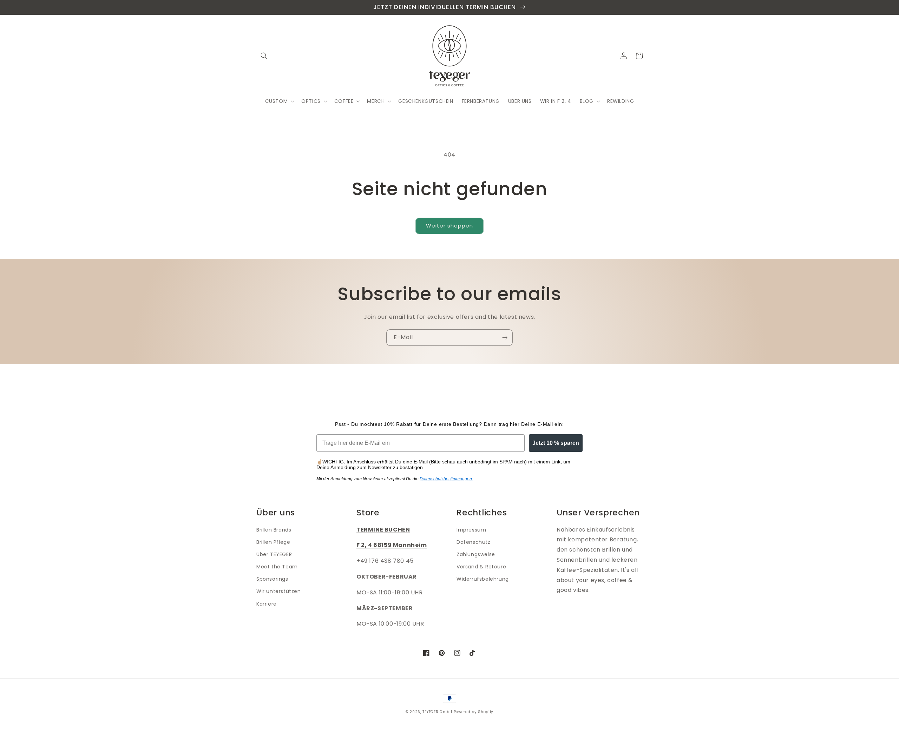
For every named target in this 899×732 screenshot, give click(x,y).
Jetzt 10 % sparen (555, 443)
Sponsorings (272, 578)
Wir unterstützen (278, 591)
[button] (264, 56)
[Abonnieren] (504, 337)
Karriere (266, 603)
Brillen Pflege (273, 542)
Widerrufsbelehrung (483, 578)
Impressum (471, 529)
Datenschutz (474, 542)
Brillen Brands (273, 529)
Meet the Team (277, 566)
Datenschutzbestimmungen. (446, 478)
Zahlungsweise (476, 554)
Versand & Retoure (481, 566)
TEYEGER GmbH (437, 711)
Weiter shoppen (449, 225)
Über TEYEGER (274, 554)
